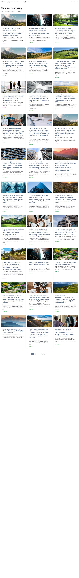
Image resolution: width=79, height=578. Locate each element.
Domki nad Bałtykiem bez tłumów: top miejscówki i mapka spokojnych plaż (39, 264)
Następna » (44, 354)
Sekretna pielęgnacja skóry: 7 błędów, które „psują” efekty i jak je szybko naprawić (13, 330)
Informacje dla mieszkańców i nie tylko (15, 2)
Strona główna (74, 2)
